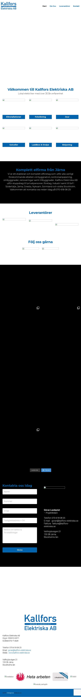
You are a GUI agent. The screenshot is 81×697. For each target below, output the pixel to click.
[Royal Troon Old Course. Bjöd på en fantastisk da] (20, 407)
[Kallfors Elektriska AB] (8, 5)
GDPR (4, 693)
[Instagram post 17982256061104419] (20, 285)
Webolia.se (17, 693)
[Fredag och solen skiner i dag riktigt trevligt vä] (20, 447)
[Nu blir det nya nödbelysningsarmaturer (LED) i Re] (60, 325)
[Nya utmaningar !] (60, 285)
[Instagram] (50, 249)
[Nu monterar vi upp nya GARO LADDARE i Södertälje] (60, 447)
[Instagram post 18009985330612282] (20, 366)
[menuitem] (44, 6)
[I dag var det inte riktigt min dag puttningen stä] (60, 407)
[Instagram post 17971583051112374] (60, 366)
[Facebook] (30, 249)
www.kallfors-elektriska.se (19, 653)
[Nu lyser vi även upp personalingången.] (20, 325)
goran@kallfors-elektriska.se (19, 650)
